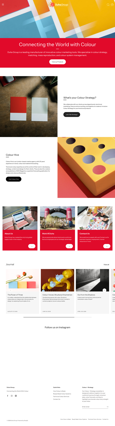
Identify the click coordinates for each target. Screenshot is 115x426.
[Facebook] (7, 395)
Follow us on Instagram (57, 327)
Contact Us (56, 399)
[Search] (108, 5)
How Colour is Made (59, 391)
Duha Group (14, 420)
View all (106, 264)
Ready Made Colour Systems (62, 394)
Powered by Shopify (23, 420)
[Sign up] (107, 407)
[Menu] (3, 4)
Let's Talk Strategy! (72, 114)
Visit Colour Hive (14, 179)
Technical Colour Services (61, 396)
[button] (10, 290)
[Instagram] (12, 395)
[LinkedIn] (16, 395)
